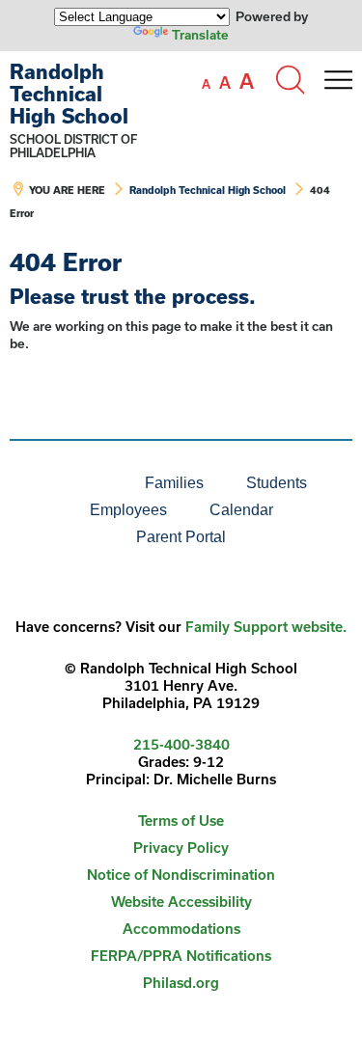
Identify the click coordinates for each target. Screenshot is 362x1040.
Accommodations (181, 928)
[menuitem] (58, 483)
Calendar (241, 510)
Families (174, 483)
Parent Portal (181, 537)
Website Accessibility (181, 901)
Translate (200, 34)
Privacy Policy (181, 847)
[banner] (181, 150)
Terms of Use (181, 820)
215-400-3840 (181, 744)
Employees (128, 510)
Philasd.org (181, 982)
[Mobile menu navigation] (337, 80)
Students (276, 483)
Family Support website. (266, 626)
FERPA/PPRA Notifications (181, 955)
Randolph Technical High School (69, 93)
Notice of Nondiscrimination (181, 874)
